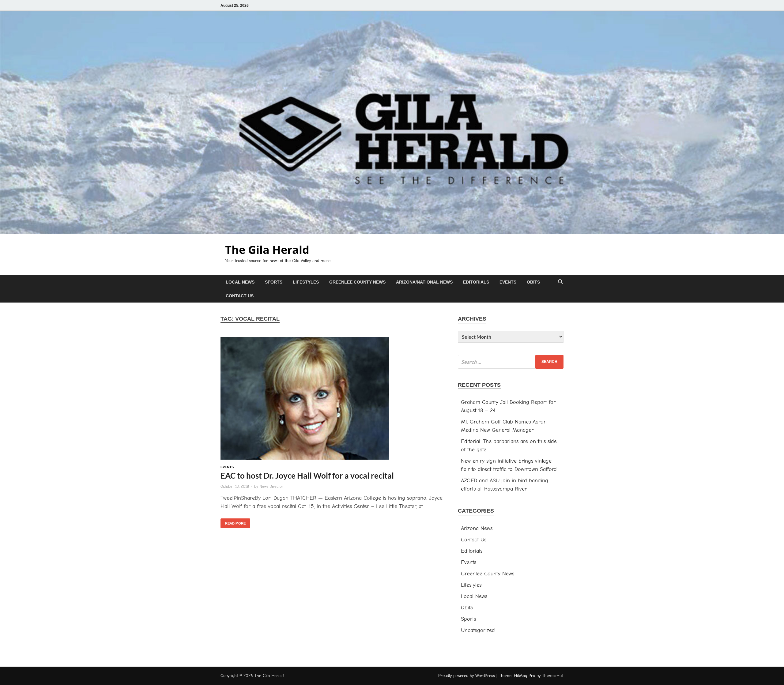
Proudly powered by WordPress (466, 675)
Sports (273, 282)
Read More (233, 521)
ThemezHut (552, 675)
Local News (240, 282)
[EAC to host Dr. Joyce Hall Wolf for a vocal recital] (333, 399)
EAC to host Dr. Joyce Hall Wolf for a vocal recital (307, 475)
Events (507, 282)
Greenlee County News (357, 282)
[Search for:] (511, 362)
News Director (271, 486)
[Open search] (560, 282)
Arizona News (476, 528)
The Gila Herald (267, 249)
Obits (533, 282)
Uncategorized (478, 630)
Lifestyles (306, 282)
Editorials (476, 282)
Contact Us (240, 295)
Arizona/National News (424, 282)
